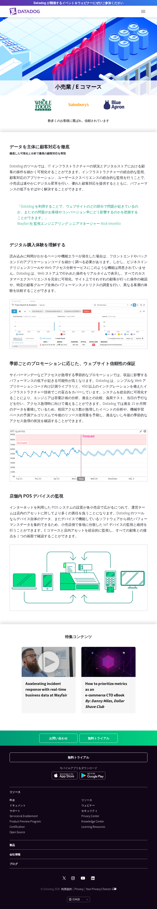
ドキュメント (18, 805)
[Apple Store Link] (65, 775)
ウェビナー (88, 805)
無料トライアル (98, 738)
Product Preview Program (25, 821)
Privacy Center (90, 816)
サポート (15, 810)
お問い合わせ (58, 738)
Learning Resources (93, 827)
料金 (12, 800)
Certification (17, 827)
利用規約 (66, 888)
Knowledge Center (92, 821)
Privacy (78, 888)
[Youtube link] (83, 878)
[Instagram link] (73, 878)
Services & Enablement (24, 816)
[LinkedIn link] (93, 878)
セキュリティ (89, 810)
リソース (86, 800)
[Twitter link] (64, 878)
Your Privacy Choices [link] (98, 888)
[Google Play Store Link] (92, 775)
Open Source (17, 832)
